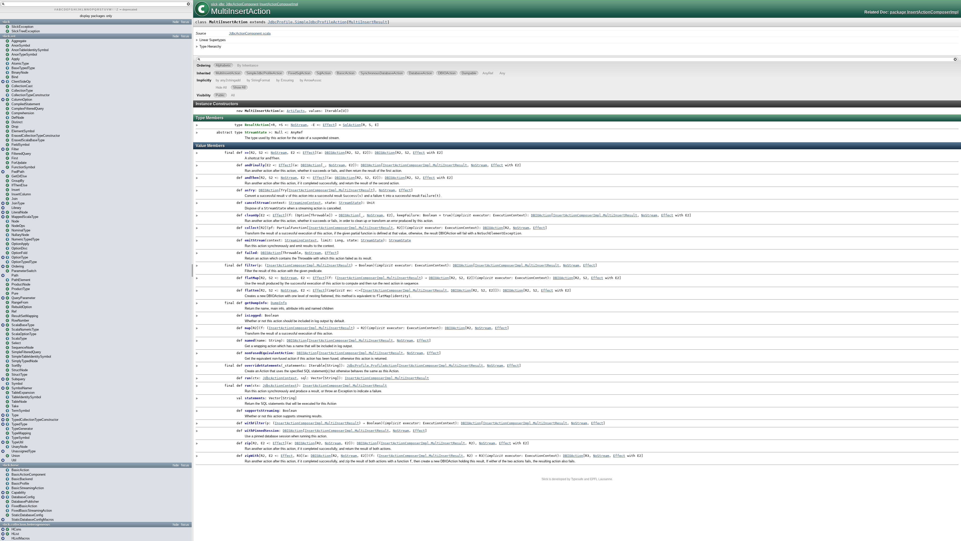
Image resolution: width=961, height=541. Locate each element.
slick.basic (11, 465)
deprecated (129, 9)
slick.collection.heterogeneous (26, 524)
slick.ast (9, 36)
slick (6, 22)
